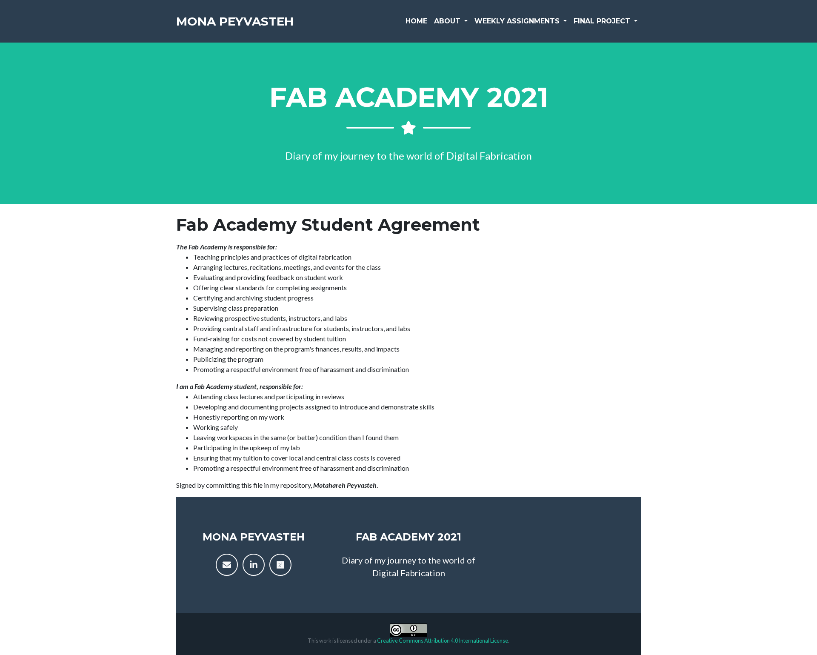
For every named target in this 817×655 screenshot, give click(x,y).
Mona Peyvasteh (235, 21)
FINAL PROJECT (603, 21)
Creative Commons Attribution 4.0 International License (442, 640)
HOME (416, 21)
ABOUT (448, 21)
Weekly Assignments (518, 21)
